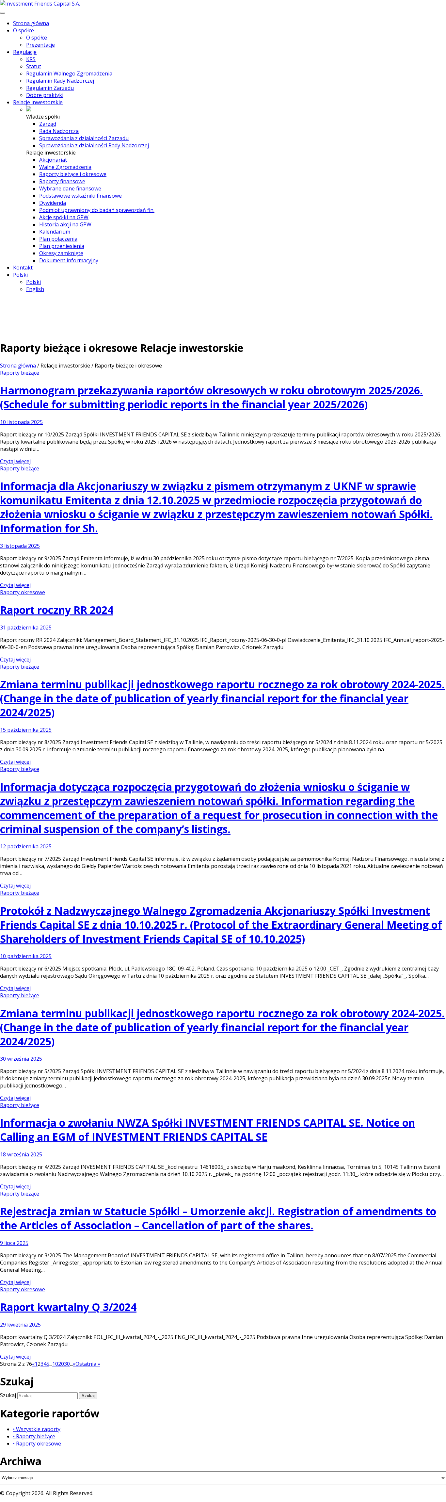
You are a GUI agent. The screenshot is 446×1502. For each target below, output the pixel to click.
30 (67, 1363)
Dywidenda (52, 202)
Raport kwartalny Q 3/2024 (68, 1307)
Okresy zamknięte (61, 253)
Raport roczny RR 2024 (56, 610)
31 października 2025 (26, 627)
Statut (33, 66)
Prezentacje (40, 44)
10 (55, 1363)
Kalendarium (54, 231)
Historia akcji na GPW (65, 224)
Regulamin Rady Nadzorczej (60, 80)
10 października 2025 (26, 956)
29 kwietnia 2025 (20, 1324)
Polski (20, 274)
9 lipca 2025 (14, 1243)
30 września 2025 (21, 1058)
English (35, 289)
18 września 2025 (21, 1154)
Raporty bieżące (19, 372)
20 (61, 1363)
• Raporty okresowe (37, 1443)
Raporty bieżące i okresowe (72, 174)
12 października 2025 (26, 846)
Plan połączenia (58, 238)
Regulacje (25, 52)
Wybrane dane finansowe (70, 188)
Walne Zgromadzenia (65, 167)
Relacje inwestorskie (38, 102)
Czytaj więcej (15, 461)
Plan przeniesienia (61, 246)
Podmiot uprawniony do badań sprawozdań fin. (96, 210)
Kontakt (23, 267)
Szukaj (8, 1395)
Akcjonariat (53, 159)
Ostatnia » (87, 1363)
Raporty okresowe (22, 592)
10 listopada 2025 (21, 422)
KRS (31, 59)
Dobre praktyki (44, 95)
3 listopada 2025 (20, 545)
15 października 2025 (26, 729)
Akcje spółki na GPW (63, 217)
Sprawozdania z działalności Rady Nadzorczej (94, 145)
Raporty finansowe (62, 181)
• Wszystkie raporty (36, 1429)
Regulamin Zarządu (50, 87)
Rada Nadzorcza (59, 131)
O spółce (23, 30)
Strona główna (31, 23)
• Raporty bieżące (34, 1436)
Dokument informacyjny (68, 260)
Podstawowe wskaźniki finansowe (80, 195)
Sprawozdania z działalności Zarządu (84, 138)
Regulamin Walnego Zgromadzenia (69, 73)
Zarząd (47, 123)
